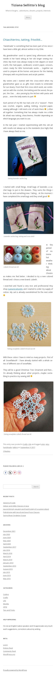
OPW (5, 607)
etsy (47, 444)
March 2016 (7, 553)
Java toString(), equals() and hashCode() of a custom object (26, 509)
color (43, 444)
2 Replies (6, 451)
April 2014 (7, 556)
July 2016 (6, 550)
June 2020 (7, 537)
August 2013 (8, 569)
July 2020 (6, 534)
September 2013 (9, 566)
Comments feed (9, 651)
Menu (28, 17)
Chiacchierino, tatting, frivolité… (22, 39)
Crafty (25, 444)
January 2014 (8, 563)
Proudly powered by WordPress (15, 670)
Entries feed (8, 648)
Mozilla (6, 604)
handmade (7, 447)
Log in (5, 645)
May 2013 (7, 578)
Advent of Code (9, 503)
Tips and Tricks (9, 610)
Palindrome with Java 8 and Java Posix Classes (21, 512)
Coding (6, 594)
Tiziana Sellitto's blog (28, 5)
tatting (15, 447)
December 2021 (9, 531)
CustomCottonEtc (15, 289)
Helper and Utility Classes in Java (16, 506)
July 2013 (6, 572)
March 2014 (7, 559)
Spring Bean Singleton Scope (14, 515)
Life (29, 444)
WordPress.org (9, 654)
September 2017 (9, 547)
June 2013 (7, 575)
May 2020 (7, 541)
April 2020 (7, 544)
